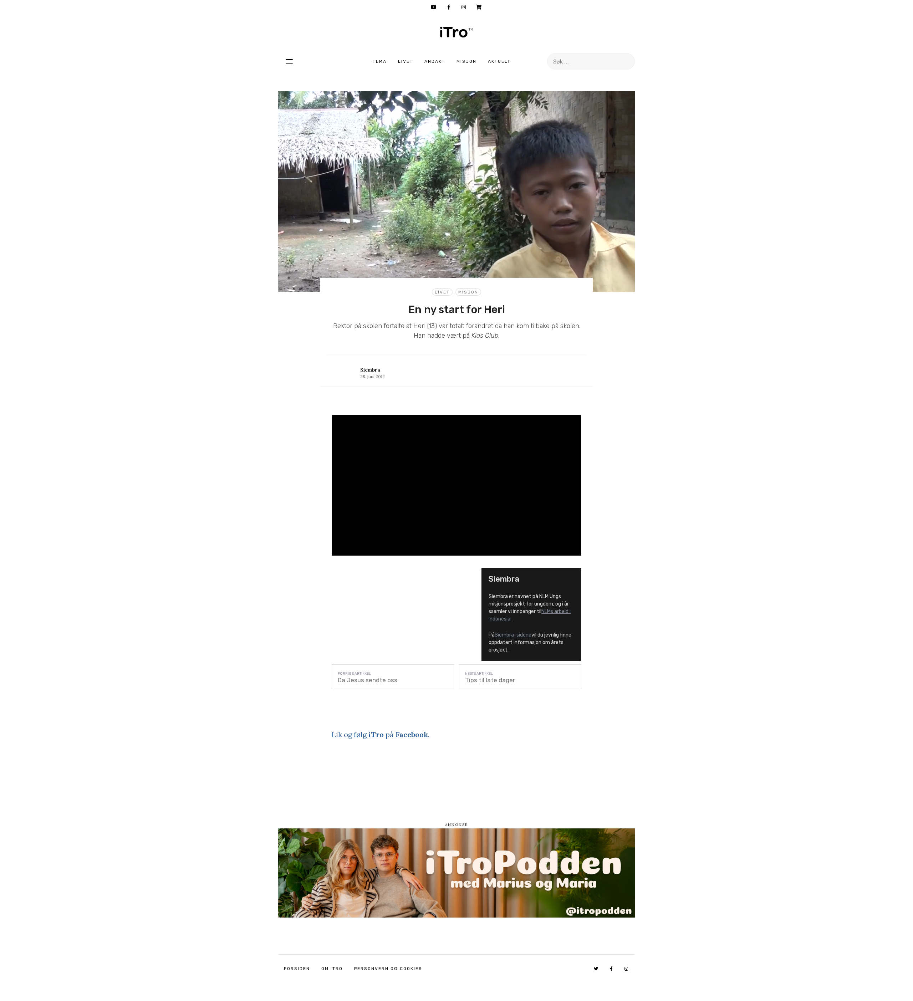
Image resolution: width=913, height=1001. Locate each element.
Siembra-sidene (513, 635)
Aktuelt (499, 61)
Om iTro (332, 968)
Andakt (434, 61)
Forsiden (297, 968)
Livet (405, 61)
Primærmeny (289, 61)
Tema (380, 61)
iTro (456, 32)
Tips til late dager (490, 680)
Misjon (466, 61)
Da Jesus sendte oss (367, 680)
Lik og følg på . (380, 734)
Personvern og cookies (388, 968)
